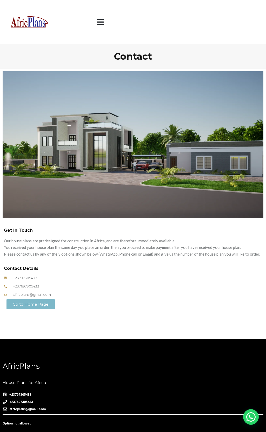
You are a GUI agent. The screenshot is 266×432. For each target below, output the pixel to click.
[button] (100, 22)
